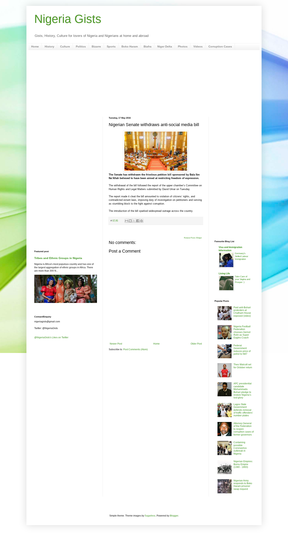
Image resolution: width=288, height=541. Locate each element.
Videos (198, 46)
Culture (65, 46)
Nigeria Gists (67, 18)
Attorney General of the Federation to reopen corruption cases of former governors (244, 429)
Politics (81, 46)
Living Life (224, 273)
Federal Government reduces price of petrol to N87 (242, 349)
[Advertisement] (144, 83)
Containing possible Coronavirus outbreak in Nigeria (240, 448)
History (49, 46)
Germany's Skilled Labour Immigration (241, 256)
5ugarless (150, 515)
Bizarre (96, 46)
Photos (182, 46)
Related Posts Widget (193, 238)
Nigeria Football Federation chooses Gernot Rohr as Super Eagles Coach (242, 332)
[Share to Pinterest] (141, 221)
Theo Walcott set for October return (243, 366)
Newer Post (116, 343)
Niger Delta (164, 46)
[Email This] (127, 221)
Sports (111, 46)
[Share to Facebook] (138, 221)
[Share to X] (134, 221)
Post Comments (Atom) (135, 349)
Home (35, 46)
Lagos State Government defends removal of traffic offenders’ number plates (243, 410)
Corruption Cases (220, 46)
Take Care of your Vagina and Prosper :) (242, 279)
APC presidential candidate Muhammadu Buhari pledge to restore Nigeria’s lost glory (243, 390)
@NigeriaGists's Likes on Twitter (51, 337)
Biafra (147, 46)
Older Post (196, 343)
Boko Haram (129, 46)
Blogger (174, 515)
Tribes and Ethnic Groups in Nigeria (58, 258)
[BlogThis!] (130, 221)
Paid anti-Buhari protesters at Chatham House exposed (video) (242, 311)
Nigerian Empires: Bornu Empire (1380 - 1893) (243, 464)
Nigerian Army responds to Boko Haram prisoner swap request (243, 484)
